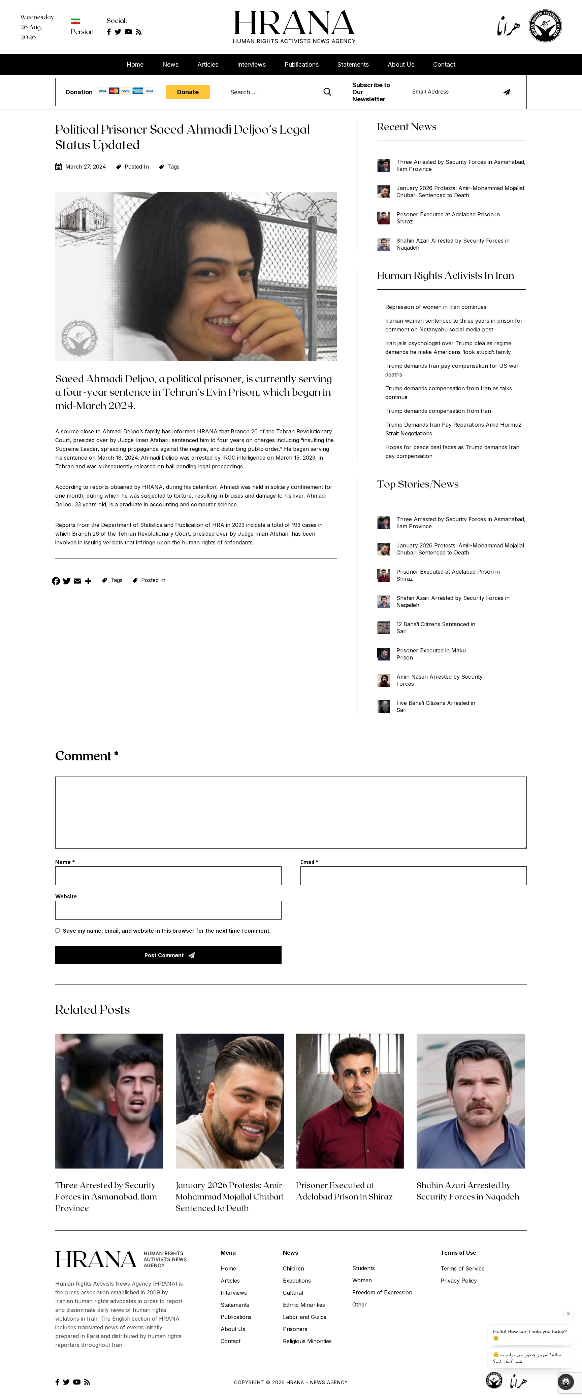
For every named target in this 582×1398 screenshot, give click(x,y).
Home (135, 64)
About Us (401, 64)
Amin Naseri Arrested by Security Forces (439, 680)
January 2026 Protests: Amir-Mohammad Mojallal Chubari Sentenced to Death (460, 192)
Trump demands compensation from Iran (438, 410)
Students (363, 1268)
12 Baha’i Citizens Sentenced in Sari (435, 628)
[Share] (88, 582)
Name (65, 862)
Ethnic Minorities (304, 1304)
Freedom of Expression (382, 1292)
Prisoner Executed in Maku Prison (431, 654)
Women (362, 1280)
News (170, 64)
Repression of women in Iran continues (435, 306)
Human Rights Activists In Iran (445, 275)
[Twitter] (66, 582)
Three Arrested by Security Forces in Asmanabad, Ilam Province (461, 165)
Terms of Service (463, 1268)
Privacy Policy (459, 1280)
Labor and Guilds (304, 1317)
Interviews (251, 64)
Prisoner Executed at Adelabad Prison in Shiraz (448, 218)
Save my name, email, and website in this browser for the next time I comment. (166, 930)
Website (66, 896)
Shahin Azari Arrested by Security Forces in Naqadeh (453, 244)
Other (359, 1304)
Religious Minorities (307, 1341)
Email (309, 862)
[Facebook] (56, 582)
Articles (207, 64)
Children (293, 1268)
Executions (297, 1280)
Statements (353, 64)
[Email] (77, 582)
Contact (444, 64)
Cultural (293, 1292)
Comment (87, 755)
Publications (302, 64)
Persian (82, 31)
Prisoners (295, 1329)
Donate (188, 92)
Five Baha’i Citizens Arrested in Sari (435, 706)
